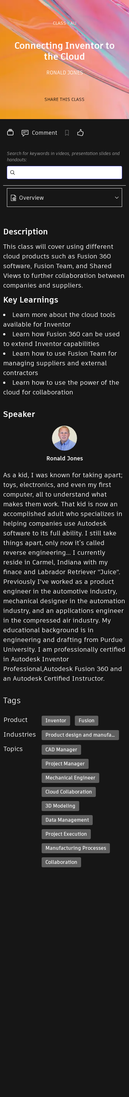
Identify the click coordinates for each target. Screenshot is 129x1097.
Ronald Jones (64, 72)
